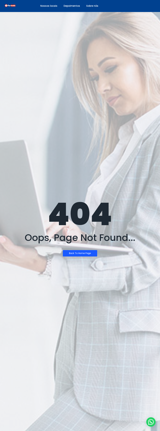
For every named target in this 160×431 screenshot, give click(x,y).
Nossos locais (48, 5)
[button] (151, 422)
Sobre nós (92, 5)
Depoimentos (72, 5)
